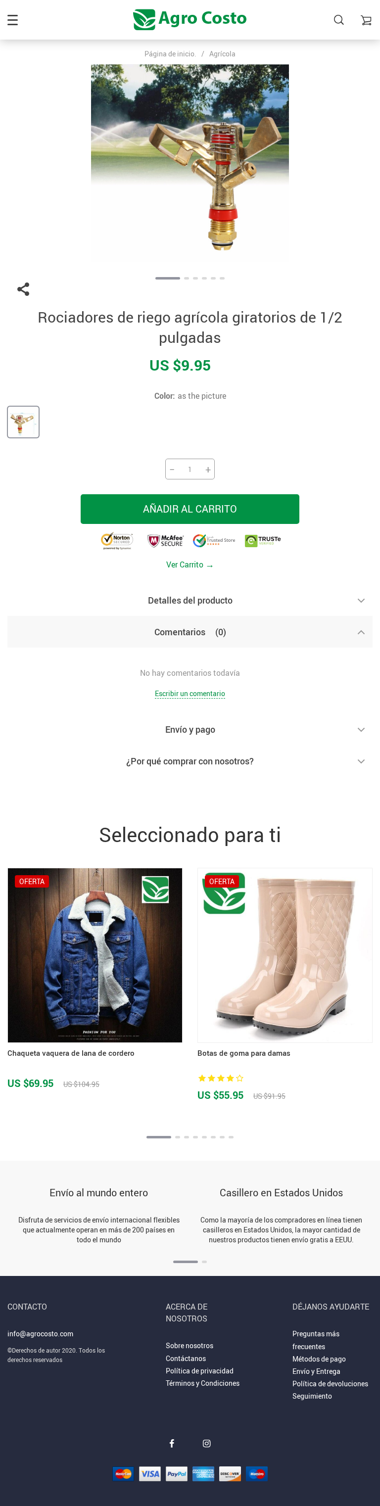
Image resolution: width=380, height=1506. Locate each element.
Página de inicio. (170, 53)
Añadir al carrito (190, 509)
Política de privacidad (200, 1370)
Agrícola (222, 53)
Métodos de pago (319, 1359)
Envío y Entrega (316, 1371)
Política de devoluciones (330, 1383)
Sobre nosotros (189, 1345)
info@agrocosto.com (40, 1333)
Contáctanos (186, 1358)
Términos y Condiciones (202, 1383)
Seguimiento (312, 1396)
